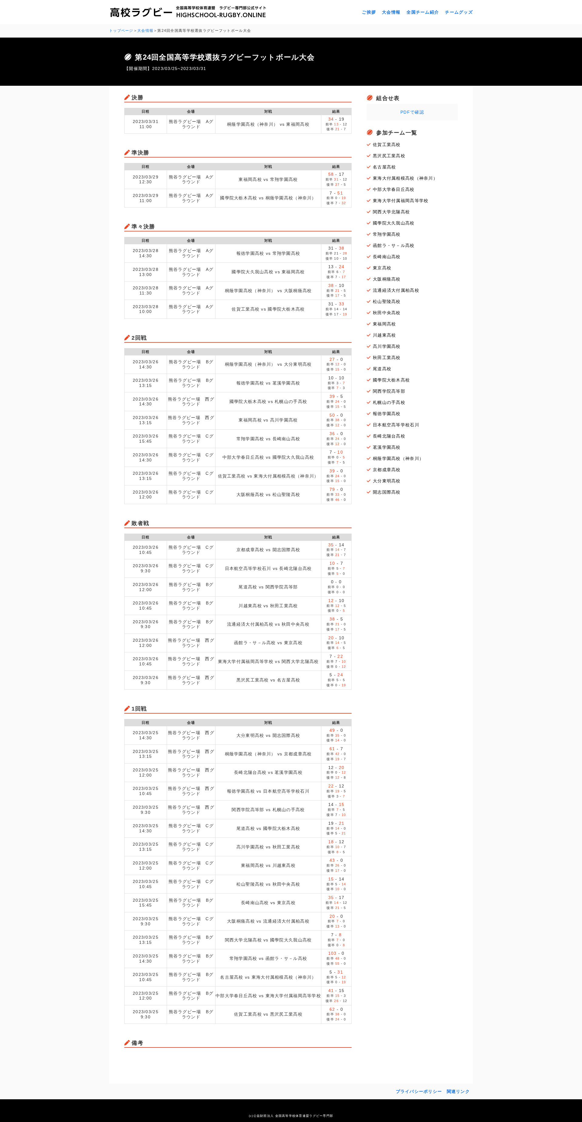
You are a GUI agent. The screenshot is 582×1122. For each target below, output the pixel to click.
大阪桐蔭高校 (387, 279)
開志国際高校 (387, 492)
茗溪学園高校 (387, 447)
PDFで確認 (412, 112)
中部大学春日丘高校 (394, 189)
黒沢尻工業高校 (389, 156)
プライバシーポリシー (419, 1091)
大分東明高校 (387, 481)
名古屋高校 (384, 167)
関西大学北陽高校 (391, 212)
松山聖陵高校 (387, 301)
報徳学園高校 (387, 413)
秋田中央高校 (387, 313)
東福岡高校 (384, 324)
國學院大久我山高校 (394, 223)
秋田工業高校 (387, 357)
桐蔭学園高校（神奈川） (398, 458)
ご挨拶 (369, 12)
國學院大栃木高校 (391, 380)
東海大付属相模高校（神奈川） (405, 178)
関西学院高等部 (389, 391)
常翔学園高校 (387, 234)
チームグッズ (459, 12)
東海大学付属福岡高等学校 (400, 200)
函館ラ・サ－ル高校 (394, 245)
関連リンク (458, 1091)
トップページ (121, 30)
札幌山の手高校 (389, 402)
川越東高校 (384, 335)
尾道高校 (382, 369)
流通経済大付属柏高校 (396, 290)
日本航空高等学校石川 (396, 425)
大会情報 (391, 12)
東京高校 (382, 268)
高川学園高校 (387, 346)
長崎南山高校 (387, 257)
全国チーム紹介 (422, 12)
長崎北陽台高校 (389, 436)
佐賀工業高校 (387, 144)
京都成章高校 (387, 470)
